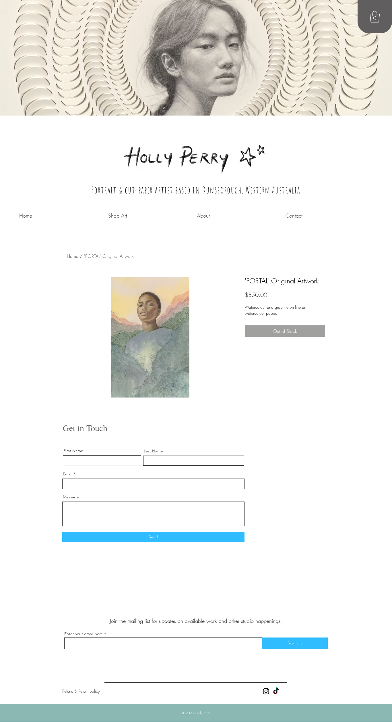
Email (67, 474)
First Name (73, 451)
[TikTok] (276, 691)
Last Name (153, 451)
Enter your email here (83, 634)
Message (71, 497)
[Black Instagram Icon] (266, 691)
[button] (375, 16)
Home (72, 256)
